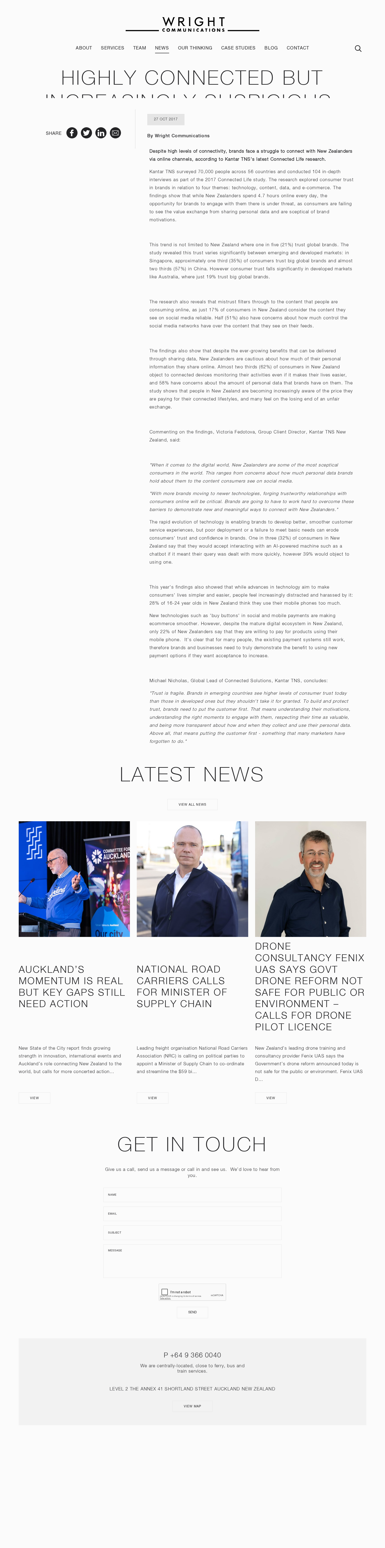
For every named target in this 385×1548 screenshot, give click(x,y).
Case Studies (238, 48)
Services (112, 48)
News (162, 48)
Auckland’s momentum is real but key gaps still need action (72, 987)
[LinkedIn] (198, 1483)
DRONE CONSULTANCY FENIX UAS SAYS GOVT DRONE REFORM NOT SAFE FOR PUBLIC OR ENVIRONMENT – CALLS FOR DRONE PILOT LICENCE (310, 987)
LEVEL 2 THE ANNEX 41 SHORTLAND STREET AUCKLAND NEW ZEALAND (192, 1389)
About (84, 48)
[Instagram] (186, 1483)
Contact (298, 48)
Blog (271, 48)
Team (139, 48)
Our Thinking (195, 48)
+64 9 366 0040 (195, 1355)
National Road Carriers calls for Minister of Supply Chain (182, 987)
